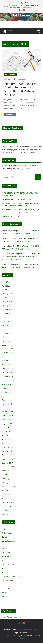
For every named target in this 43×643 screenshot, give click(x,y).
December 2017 (8, 455)
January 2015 (7, 514)
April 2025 (6, 286)
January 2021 (7, 341)
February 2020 (7, 368)
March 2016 (6, 498)
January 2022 (7, 325)
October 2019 (7, 376)
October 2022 (7, 313)
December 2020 (8, 345)
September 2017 (8, 467)
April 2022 (6, 317)
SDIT (3, 584)
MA (3, 568)
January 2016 (7, 502)
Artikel (4, 529)
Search (38, 177)
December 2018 (8, 408)
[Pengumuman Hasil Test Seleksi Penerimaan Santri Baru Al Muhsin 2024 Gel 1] (21, 60)
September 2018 (8, 419)
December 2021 (8, 329)
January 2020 (7, 372)
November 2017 (8, 459)
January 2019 (7, 404)
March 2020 (6, 364)
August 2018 (7, 423)
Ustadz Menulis (8, 588)
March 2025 (6, 290)
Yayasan (5, 596)
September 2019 (8, 380)
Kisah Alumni (7, 556)
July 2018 (5, 427)
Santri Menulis (8, 580)
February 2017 (7, 479)
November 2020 (8, 349)
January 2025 (7, 294)
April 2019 (6, 392)
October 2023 (7, 309)
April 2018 (6, 439)
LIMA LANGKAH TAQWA (11, 216)
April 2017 (6, 471)
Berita (4, 537)
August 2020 (7, 353)
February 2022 (7, 321)
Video (4, 592)
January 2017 (7, 482)
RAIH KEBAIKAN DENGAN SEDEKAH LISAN (18, 199)
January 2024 (7, 305)
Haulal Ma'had (7, 553)
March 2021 (6, 337)
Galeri (4, 549)
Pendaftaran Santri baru (12, 617)
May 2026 (6, 282)
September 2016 (8, 486)
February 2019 (7, 400)
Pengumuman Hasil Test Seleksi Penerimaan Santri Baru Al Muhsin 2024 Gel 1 (21, 89)
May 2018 (6, 435)
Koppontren (6, 560)
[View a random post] (38, 31)
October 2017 (7, 463)
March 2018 (6, 443)
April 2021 (6, 333)
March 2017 (6, 475)
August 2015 (7, 506)
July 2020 (5, 357)
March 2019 (6, 396)
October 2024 (7, 301)
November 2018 (8, 412)
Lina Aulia (6, 246)
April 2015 (6, 510)
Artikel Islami (7, 533)
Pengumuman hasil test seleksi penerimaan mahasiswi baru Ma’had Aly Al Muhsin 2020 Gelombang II (21, 257)
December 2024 (8, 298)
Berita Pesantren (10, 75)
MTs (3, 572)
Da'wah (5, 545)
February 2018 (7, 447)
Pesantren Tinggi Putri (11, 576)
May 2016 (6, 490)
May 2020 (6, 360)
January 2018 (7, 451)
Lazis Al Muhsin (8, 564)
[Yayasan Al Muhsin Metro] (21, 14)
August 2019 (7, 384)
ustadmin (23, 79)
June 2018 (6, 431)
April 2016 (6, 494)
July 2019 (5, 388)
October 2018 (7, 416)
